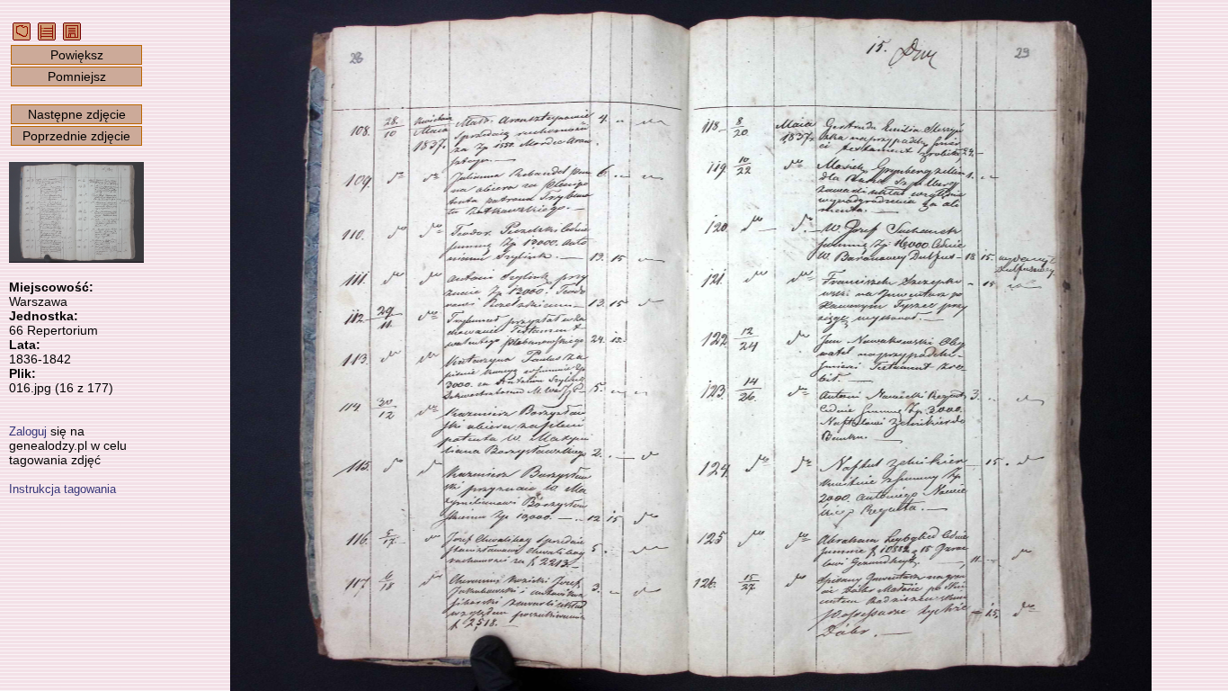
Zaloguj (28, 431)
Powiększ (76, 55)
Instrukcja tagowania (62, 489)
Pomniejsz (77, 76)
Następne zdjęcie (77, 114)
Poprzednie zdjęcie (76, 136)
